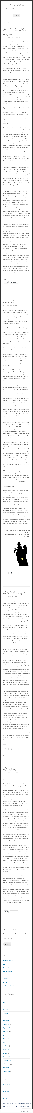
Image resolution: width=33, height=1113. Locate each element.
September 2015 (7, 1013)
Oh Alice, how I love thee (9, 986)
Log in (4, 1088)
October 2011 (6, 1071)
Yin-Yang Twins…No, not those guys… (12, 967)
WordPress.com (7, 1098)
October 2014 (6, 1024)
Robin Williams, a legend (14, 593)
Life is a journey (9, 769)
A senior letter (6, 975)
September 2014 (7, 1028)
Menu (17, 15)
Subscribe (7, 944)
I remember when (7, 971)
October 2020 (6, 999)
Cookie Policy (26, 1106)
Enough (5, 982)
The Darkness (9, 302)
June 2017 (5, 1002)
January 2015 (6, 1020)
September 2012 (7, 1060)
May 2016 (5, 1009)
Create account (6, 1084)
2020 (4, 964)
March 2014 (6, 1049)
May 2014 (5, 1042)
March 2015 (6, 1017)
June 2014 (5, 1038)
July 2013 (5, 1053)
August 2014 (6, 1031)
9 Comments (14, 305)
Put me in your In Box (10, 930)
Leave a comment (15, 37)
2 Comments (14, 596)
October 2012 (6, 1056)
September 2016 (7, 1006)
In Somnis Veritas (16, 5)
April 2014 (5, 1046)
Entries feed (6, 1091)
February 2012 (6, 1064)
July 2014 (5, 1035)
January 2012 (6, 1067)
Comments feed (7, 1095)
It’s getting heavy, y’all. (8, 960)
